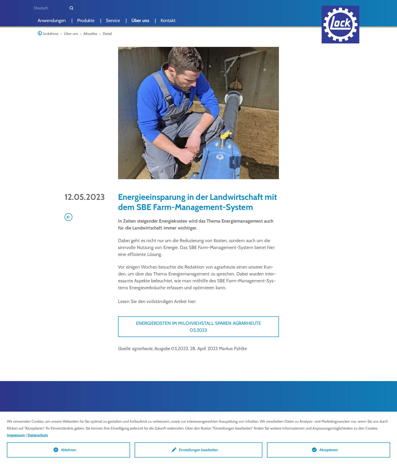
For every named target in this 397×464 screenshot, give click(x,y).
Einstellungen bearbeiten (198, 450)
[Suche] (71, 8)
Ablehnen (68, 450)
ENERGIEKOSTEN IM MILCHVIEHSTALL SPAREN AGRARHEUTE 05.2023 (198, 326)
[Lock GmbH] (340, 24)
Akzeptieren (328, 450)
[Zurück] (68, 216)
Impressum (16, 435)
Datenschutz (38, 435)
